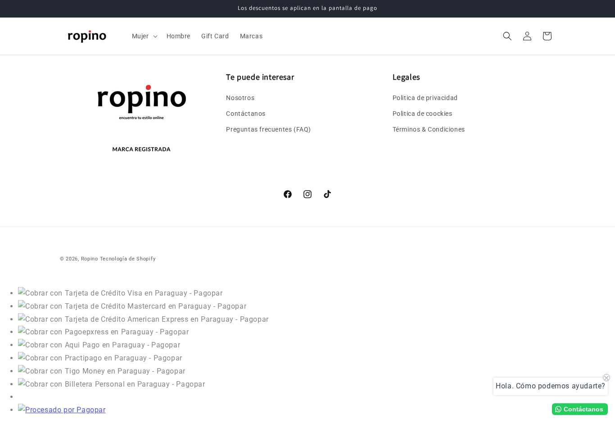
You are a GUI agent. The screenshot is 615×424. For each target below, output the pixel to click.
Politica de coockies (422, 113)
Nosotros (240, 97)
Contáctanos (246, 113)
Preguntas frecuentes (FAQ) (268, 129)
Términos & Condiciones (429, 129)
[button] (144, 36)
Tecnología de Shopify (128, 259)
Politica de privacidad (425, 97)
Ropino (89, 259)
